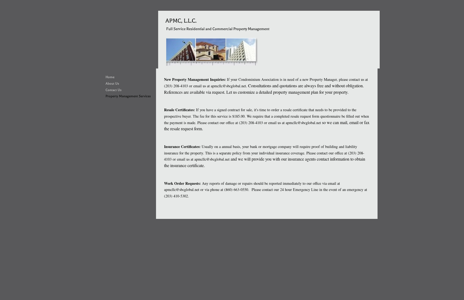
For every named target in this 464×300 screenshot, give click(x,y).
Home (110, 77)
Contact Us (113, 90)
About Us (112, 83)
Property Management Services (128, 96)
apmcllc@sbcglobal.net (228, 85)
